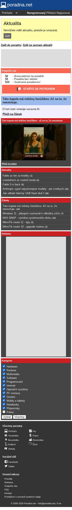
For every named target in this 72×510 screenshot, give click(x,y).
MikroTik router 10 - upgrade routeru (23, 226)
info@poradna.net (46, 503)
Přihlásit (51, 13)
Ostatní (11, 396)
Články (5, 200)
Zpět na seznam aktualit (37, 45)
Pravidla (8, 479)
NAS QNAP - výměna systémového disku (27, 217)
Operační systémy (17, 389)
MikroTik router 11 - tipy (16, 222)
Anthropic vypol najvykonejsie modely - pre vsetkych (33, 188)
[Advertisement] (36, 58)
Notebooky (13, 404)
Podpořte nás (9, 71)
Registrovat (63, 13)
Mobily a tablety (16, 400)
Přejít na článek (12, 114)
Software (12, 377)
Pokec (10, 412)
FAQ (6, 489)
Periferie (11, 370)
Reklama (8, 482)
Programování (15, 381)
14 (18, 209)
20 (47, 193)
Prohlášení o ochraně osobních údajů (22, 497)
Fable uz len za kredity (16, 175)
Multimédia (13, 374)
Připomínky (13, 408)
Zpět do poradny (11, 45)
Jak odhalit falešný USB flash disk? (23, 193)
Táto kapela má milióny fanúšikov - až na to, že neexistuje (32, 120)
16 (66, 189)
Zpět (7, 35)
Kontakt (8, 493)
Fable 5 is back (11, 184)
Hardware (12, 366)
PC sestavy (13, 393)
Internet (11, 385)
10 (54, 218)
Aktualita (12, 23)
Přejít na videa (9, 164)
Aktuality (6, 170)
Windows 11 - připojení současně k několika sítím (31, 213)
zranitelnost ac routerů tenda (19, 180)
